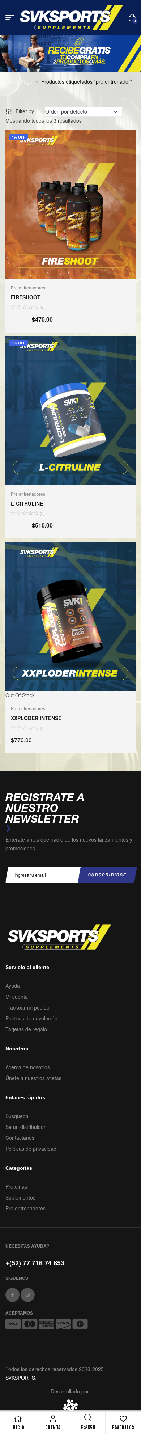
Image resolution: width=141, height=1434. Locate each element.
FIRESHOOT (25, 297)
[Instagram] (28, 1295)
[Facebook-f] (12, 1295)
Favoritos (123, 1427)
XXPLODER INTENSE (36, 718)
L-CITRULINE (27, 503)
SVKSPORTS (20, 1377)
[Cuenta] (52, 1418)
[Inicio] (17, 1418)
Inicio (18, 1427)
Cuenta (53, 1427)
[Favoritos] (123, 1418)
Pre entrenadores (28, 287)
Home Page (19, 81)
